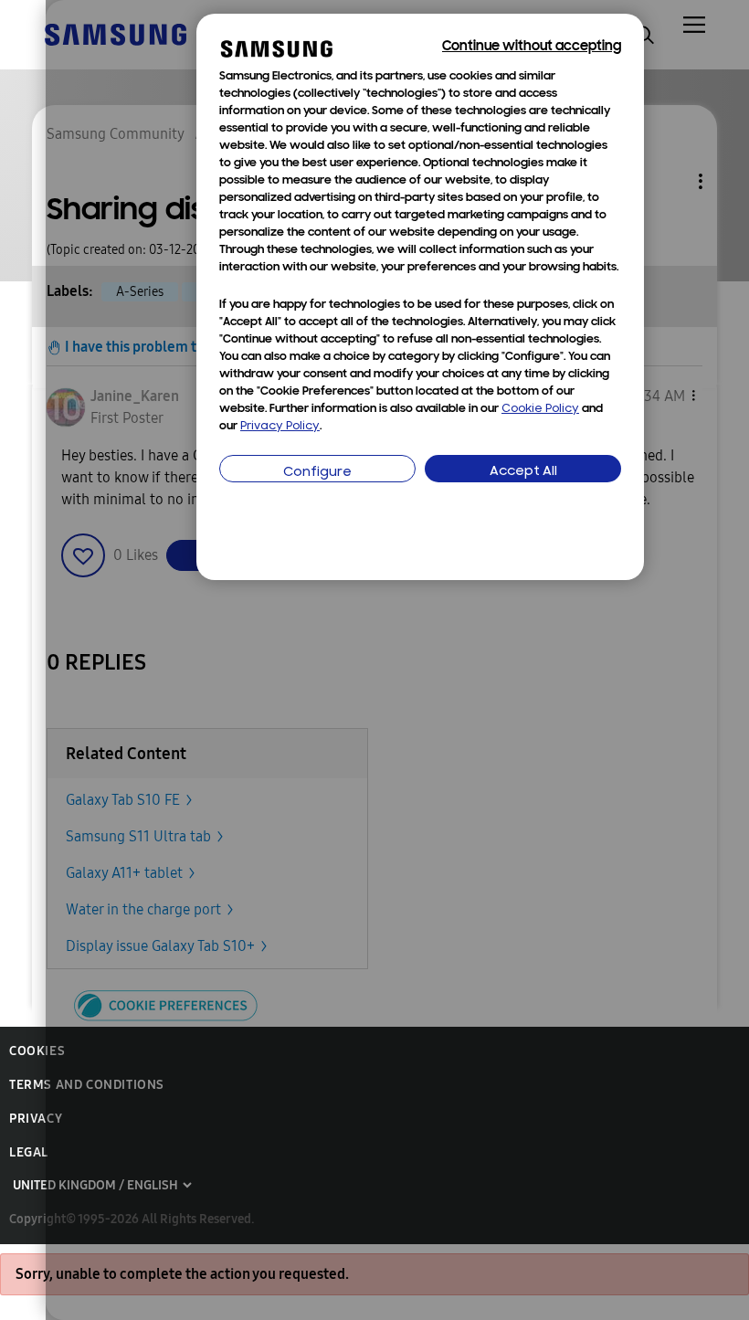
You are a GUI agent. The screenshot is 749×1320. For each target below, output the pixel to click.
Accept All (523, 472)
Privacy (35, 1118)
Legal (28, 1152)
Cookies (37, 1051)
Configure (317, 473)
